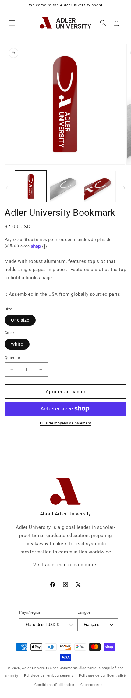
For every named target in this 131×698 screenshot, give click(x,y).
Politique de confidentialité (102, 676)
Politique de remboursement (48, 676)
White (17, 344)
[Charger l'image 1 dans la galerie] (31, 186)
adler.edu (55, 564)
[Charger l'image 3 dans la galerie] (100, 186)
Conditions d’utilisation (54, 685)
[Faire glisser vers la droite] (124, 187)
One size (20, 320)
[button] (12, 23)
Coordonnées (91, 685)
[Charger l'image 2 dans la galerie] (65, 186)
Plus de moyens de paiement (65, 423)
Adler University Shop (40, 668)
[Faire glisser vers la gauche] (6, 187)
